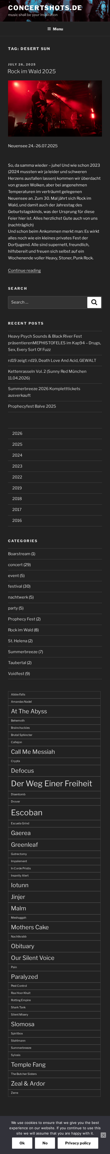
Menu (58, 29)
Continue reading (24, 270)
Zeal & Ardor (28, 1083)
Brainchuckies (20, 728)
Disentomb (18, 794)
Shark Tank (18, 1007)
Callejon (16, 742)
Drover (15, 801)
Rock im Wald (20, 630)
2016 (17, 520)
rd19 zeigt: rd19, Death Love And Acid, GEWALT (52, 360)
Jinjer (18, 896)
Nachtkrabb (18, 936)
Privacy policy (78, 1143)
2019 (17, 488)
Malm (18, 908)
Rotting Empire (21, 1000)
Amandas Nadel (21, 701)
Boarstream (19, 553)
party (13, 608)
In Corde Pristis (21, 868)
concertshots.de (45, 8)
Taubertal (17, 662)
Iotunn (20, 885)
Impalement (19, 861)
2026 (17, 433)
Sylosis (15, 1055)
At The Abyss (29, 711)
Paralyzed (24, 976)
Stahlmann (18, 1040)
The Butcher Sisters (24, 1074)
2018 (17, 498)
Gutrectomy (19, 854)
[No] (103, 1135)
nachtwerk (18, 597)
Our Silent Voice (32, 957)
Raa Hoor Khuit (20, 993)
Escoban (26, 812)
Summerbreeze (23, 651)
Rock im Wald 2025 (31, 71)
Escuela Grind (20, 823)
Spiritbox (17, 1033)
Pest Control (19, 986)
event (13, 575)
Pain (14, 967)
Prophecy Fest (21, 619)
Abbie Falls (18, 694)
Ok (22, 1143)
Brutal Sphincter (21, 735)
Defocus (22, 770)
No (45, 1143)
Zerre (14, 1093)
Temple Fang (28, 1064)
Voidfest (16, 673)
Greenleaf (24, 844)
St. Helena (17, 641)
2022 (17, 477)
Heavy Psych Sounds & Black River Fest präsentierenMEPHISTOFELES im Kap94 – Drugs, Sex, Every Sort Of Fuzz (54, 343)
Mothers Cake (30, 927)
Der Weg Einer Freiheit (51, 783)
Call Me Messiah (33, 751)
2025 (17, 444)
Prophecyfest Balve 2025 (32, 406)
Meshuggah (18, 917)
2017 (17, 509)
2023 (17, 466)
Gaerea (21, 832)
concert (15, 564)
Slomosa (22, 1024)
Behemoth (18, 720)
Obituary (22, 946)
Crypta (15, 761)
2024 (17, 455)
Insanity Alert (20, 875)
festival (15, 586)
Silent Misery (19, 1014)
